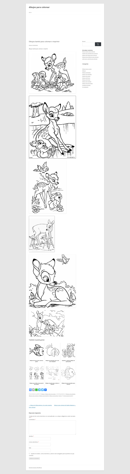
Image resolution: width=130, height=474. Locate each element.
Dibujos (43, 394)
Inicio (30, 12)
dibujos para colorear (39, 7)
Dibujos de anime (86, 76)
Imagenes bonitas (86, 85)
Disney (60, 395)
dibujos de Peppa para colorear (89, 55)
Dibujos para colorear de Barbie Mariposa (65, 405)
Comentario (32, 419)
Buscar (83, 41)
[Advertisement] (65, 27)
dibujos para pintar (53, 395)
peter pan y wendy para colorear (89, 59)
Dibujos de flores (86, 78)
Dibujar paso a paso (87, 69)
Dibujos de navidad (86, 81)
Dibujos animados (86, 72)
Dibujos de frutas (86, 80)
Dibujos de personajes (50, 394)
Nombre (31, 436)
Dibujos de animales (70, 394)
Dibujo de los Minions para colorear (90, 57)
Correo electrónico (34, 442)
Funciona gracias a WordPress (35, 467)
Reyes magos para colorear (88, 51)
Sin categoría (85, 87)
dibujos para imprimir (44, 395)
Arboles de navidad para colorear (90, 53)
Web (30, 448)
